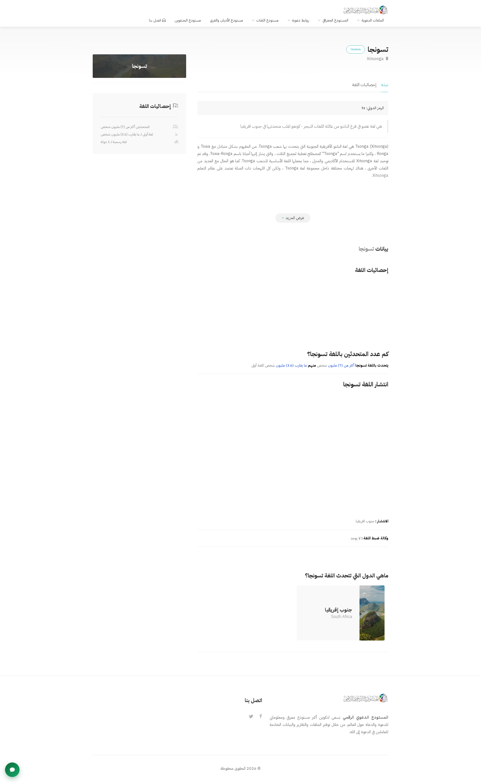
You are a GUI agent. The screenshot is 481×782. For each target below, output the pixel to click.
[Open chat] (12, 769)
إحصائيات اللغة (364, 85)
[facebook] (260, 717)
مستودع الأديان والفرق (226, 20)
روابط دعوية (300, 20)
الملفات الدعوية (373, 20)
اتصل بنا (155, 20)
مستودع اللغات (267, 20)
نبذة (384, 85)
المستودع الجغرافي (335, 20)
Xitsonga (376, 59)
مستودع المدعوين (188, 20)
